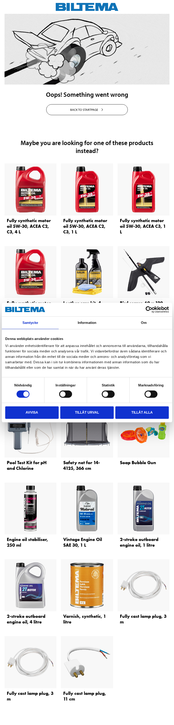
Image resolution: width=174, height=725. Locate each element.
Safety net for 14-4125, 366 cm (81, 465)
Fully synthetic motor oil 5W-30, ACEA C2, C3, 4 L (29, 226)
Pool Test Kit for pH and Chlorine (27, 465)
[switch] (65, 394)
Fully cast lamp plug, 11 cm (84, 696)
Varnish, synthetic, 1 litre (84, 619)
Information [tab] (87, 323)
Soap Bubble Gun (138, 463)
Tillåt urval (87, 412)
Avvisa (32, 412)
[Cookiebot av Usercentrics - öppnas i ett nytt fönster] (149, 309)
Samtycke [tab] (30, 323)
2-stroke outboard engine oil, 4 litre (26, 619)
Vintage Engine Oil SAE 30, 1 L (82, 542)
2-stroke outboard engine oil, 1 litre (139, 542)
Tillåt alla (142, 412)
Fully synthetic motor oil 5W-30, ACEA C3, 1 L (143, 226)
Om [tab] (144, 323)
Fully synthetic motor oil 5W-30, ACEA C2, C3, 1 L (85, 226)
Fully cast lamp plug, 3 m (143, 619)
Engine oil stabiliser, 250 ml (27, 542)
